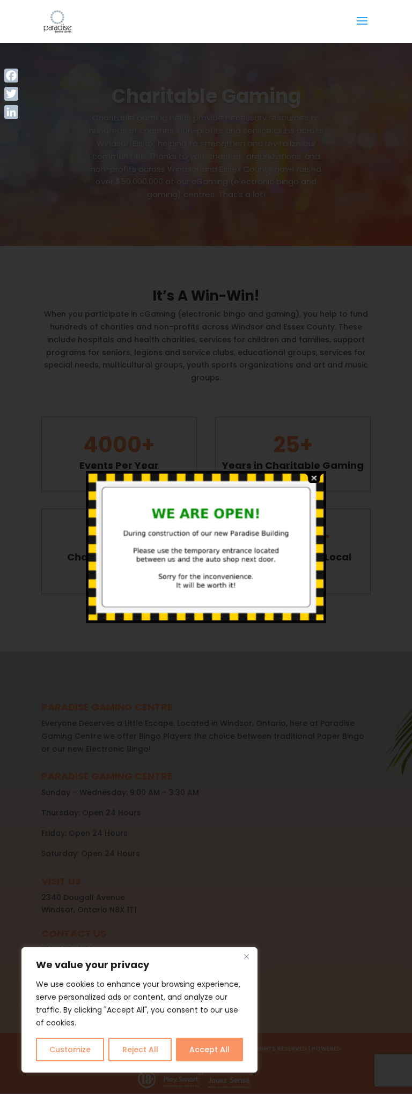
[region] (139, 1010)
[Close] (246, 956)
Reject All (140, 1049)
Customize (70, 1049)
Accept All (209, 1049)
